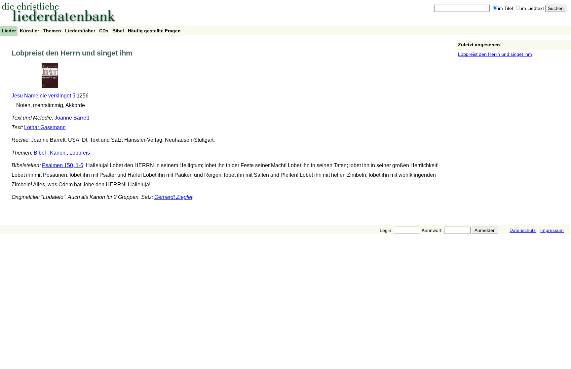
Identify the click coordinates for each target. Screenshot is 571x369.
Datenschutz (523, 230)
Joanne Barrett (72, 118)
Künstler (29, 30)
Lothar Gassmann (45, 127)
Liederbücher (80, 30)
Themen (52, 30)
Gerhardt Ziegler (173, 197)
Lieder (9, 30)
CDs (103, 30)
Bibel (118, 30)
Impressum (552, 230)
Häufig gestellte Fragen (154, 30)
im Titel (505, 8)
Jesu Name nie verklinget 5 (43, 95)
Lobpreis (79, 153)
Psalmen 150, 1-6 (62, 165)
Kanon (57, 153)
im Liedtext (532, 8)
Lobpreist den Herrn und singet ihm (495, 54)
